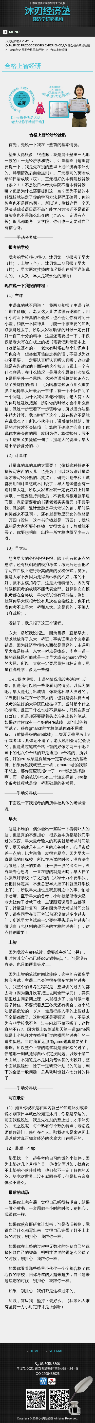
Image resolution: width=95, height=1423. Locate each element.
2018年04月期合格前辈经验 (27, 49)
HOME (35, 1351)
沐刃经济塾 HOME (17, 41)
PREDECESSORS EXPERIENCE (48, 45)
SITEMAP (56, 1351)
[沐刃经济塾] (48, 21)
